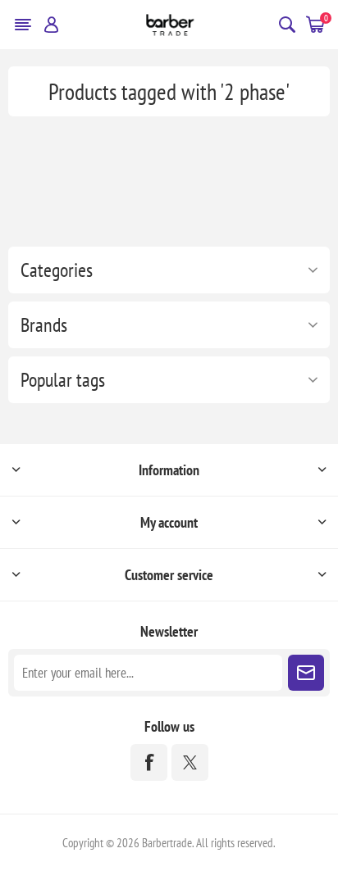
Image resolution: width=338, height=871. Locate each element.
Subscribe (306, 673)
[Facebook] (148, 762)
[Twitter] (189, 762)
